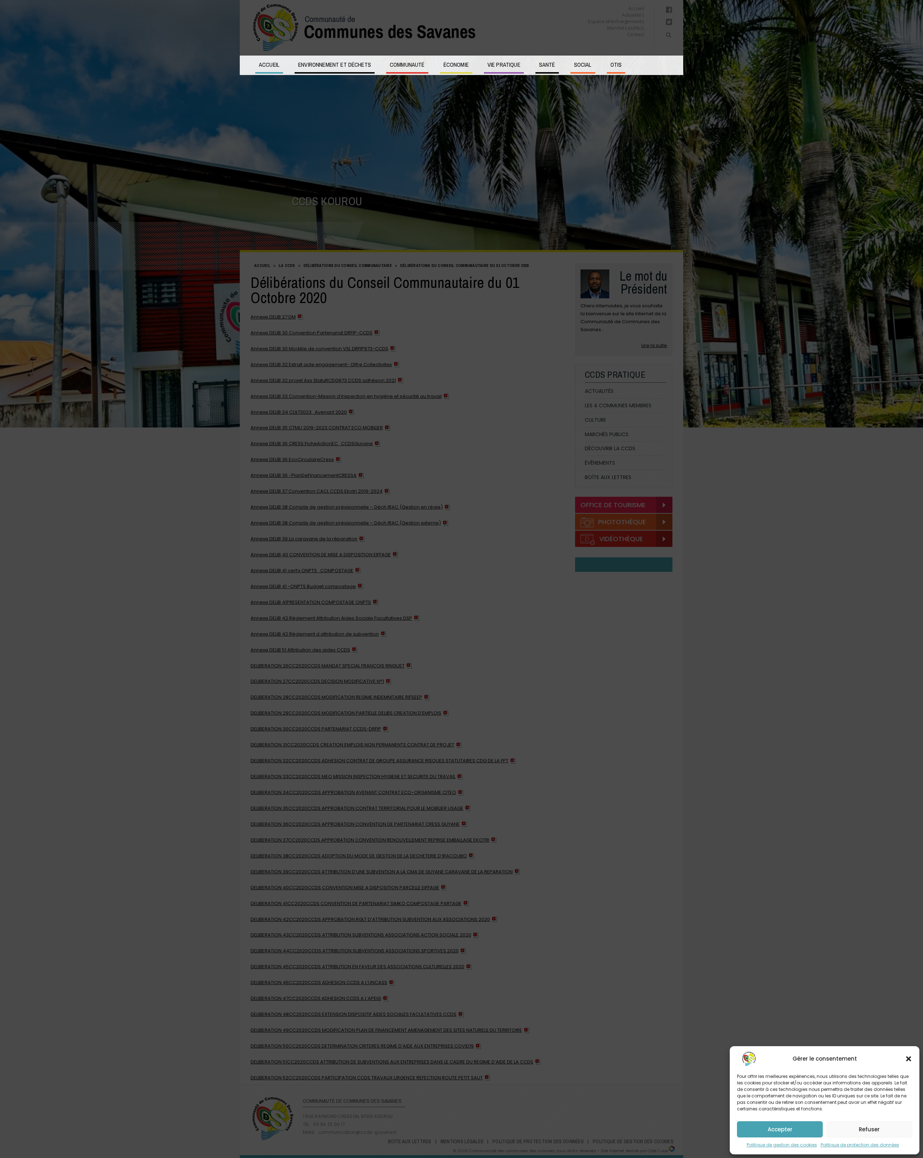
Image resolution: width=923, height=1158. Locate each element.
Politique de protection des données (860, 1145)
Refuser (869, 1129)
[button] (908, 1058)
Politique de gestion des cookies (782, 1145)
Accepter (780, 1129)
